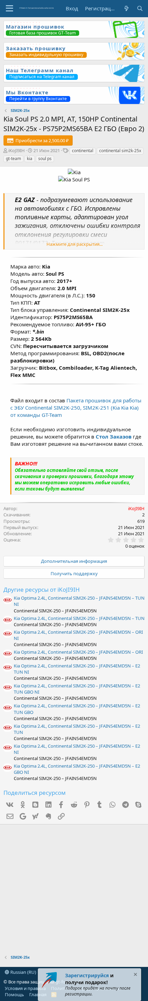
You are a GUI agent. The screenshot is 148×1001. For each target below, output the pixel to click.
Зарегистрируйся (87, 975)
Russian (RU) (22, 972)
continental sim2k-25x (120, 151)
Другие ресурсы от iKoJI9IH (41, 589)
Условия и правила (25, 988)
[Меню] (9, 8)
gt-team (13, 158)
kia (29, 158)
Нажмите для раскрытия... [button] (74, 244)
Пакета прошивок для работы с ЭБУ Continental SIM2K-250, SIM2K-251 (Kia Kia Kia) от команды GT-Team (75, 407)
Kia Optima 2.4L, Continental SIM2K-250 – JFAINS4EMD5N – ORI (78, 652)
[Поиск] (140, 8)
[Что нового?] (126, 8)
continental (82, 151)
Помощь (14, 994)
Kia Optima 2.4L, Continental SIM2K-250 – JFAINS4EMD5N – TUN (79, 618)
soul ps (45, 158)
